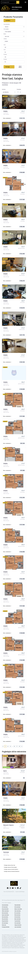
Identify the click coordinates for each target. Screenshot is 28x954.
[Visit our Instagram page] (10, 888)
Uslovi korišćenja (19, 891)
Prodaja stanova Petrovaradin (10, 867)
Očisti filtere (20, 67)
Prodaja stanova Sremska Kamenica (11, 871)
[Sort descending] (20, 92)
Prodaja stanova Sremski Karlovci (11, 869)
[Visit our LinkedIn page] (18, 888)
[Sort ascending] (18, 92)
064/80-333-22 (15, 9)
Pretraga (9, 66)
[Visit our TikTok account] (20, 888)
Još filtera (9, 20)
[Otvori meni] (25, 2)
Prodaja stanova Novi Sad (9, 865)
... (12, 746)
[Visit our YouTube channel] (13, 888)
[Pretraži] (17, 2)
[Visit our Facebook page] (7, 888)
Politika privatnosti (9, 891)
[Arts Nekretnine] (5, 8)
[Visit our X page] (15, 888)
